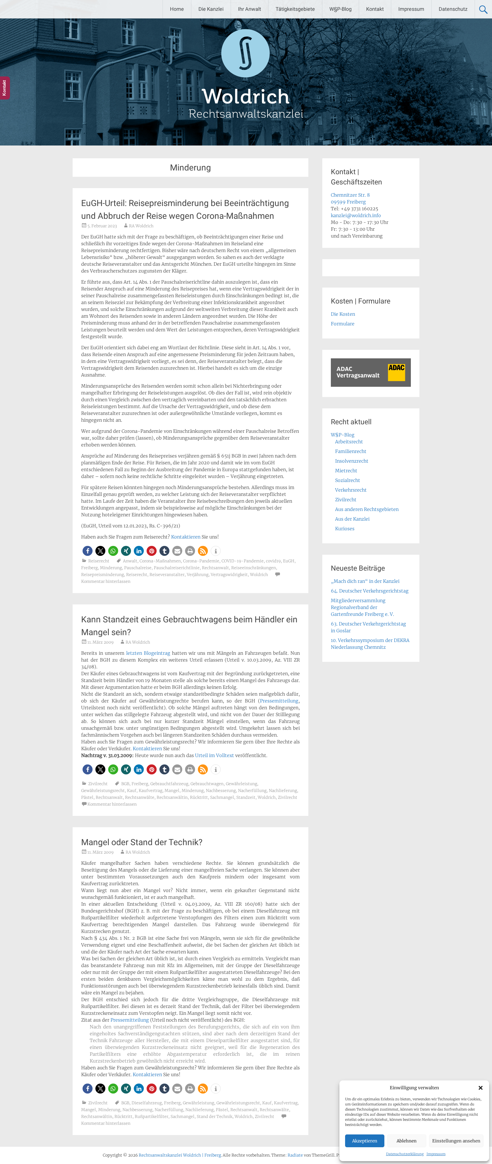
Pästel (87, 797)
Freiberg (89, 567)
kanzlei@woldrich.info (356, 215)
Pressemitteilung (279, 701)
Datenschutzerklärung (405, 1154)
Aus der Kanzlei (352, 519)
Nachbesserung (221, 790)
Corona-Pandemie (201, 561)
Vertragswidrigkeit (229, 574)
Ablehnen (407, 1141)
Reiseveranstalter (166, 574)
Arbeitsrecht (349, 441)
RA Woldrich (141, 225)
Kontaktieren (185, 537)
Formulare (342, 324)
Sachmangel (222, 797)
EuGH (288, 561)
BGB (125, 783)
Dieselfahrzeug (147, 1102)
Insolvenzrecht (351, 461)
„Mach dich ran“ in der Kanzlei (365, 581)
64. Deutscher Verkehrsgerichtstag (370, 591)
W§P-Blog (340, 9)
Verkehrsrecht (351, 490)
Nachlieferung (283, 790)
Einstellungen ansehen (456, 1141)
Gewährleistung (241, 783)
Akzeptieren (364, 1141)
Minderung (111, 567)
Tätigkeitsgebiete (295, 9)
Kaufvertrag (150, 790)
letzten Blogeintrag (148, 653)
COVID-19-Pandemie (243, 561)
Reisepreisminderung (102, 574)
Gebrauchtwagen (207, 783)
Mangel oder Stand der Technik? (141, 842)
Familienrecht (350, 451)
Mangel (172, 790)
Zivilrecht (98, 783)
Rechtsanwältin (172, 797)
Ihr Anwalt (249, 9)
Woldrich (259, 574)
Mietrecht (346, 470)
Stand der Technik (214, 1116)
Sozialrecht (347, 480)
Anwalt (130, 561)
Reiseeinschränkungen (253, 567)
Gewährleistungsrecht (103, 790)
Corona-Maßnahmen (160, 561)
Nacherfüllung (252, 790)
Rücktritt (199, 797)
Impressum (436, 1154)
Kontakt (375, 9)
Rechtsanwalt (215, 567)
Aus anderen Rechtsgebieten (367, 509)
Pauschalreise (137, 567)
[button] (480, 1088)
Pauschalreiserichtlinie (177, 567)
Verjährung (197, 574)
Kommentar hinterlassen (105, 581)
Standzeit (245, 797)
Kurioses (344, 528)
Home (177, 9)
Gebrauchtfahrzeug (169, 783)
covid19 (273, 561)
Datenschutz (453, 9)
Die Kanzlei (211, 9)
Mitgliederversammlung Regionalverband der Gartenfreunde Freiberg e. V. (362, 607)
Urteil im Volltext (214, 755)
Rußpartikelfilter (151, 1116)
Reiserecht (98, 561)
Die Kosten (343, 314)
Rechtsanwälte (139, 797)
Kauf (131, 790)
